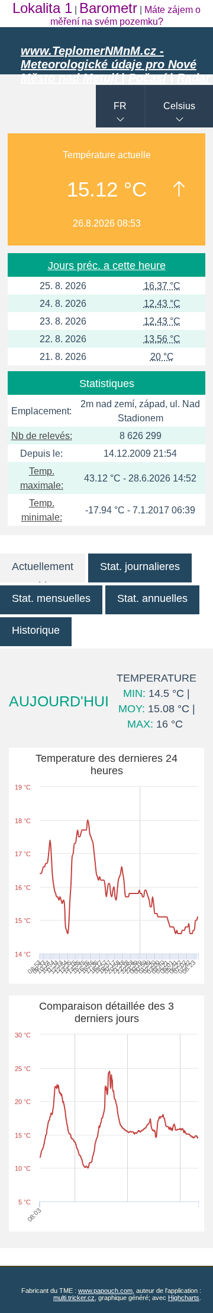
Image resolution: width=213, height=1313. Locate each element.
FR (120, 106)
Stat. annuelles (152, 598)
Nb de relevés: (41, 436)
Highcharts (183, 1297)
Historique (36, 630)
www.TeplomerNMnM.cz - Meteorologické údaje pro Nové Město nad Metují (108, 64)
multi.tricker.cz (74, 1297)
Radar (193, 77)
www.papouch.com (105, 1290)
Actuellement (42, 566)
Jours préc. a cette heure (107, 265)
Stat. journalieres (140, 566)
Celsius (179, 106)
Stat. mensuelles (51, 598)
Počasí (147, 77)
